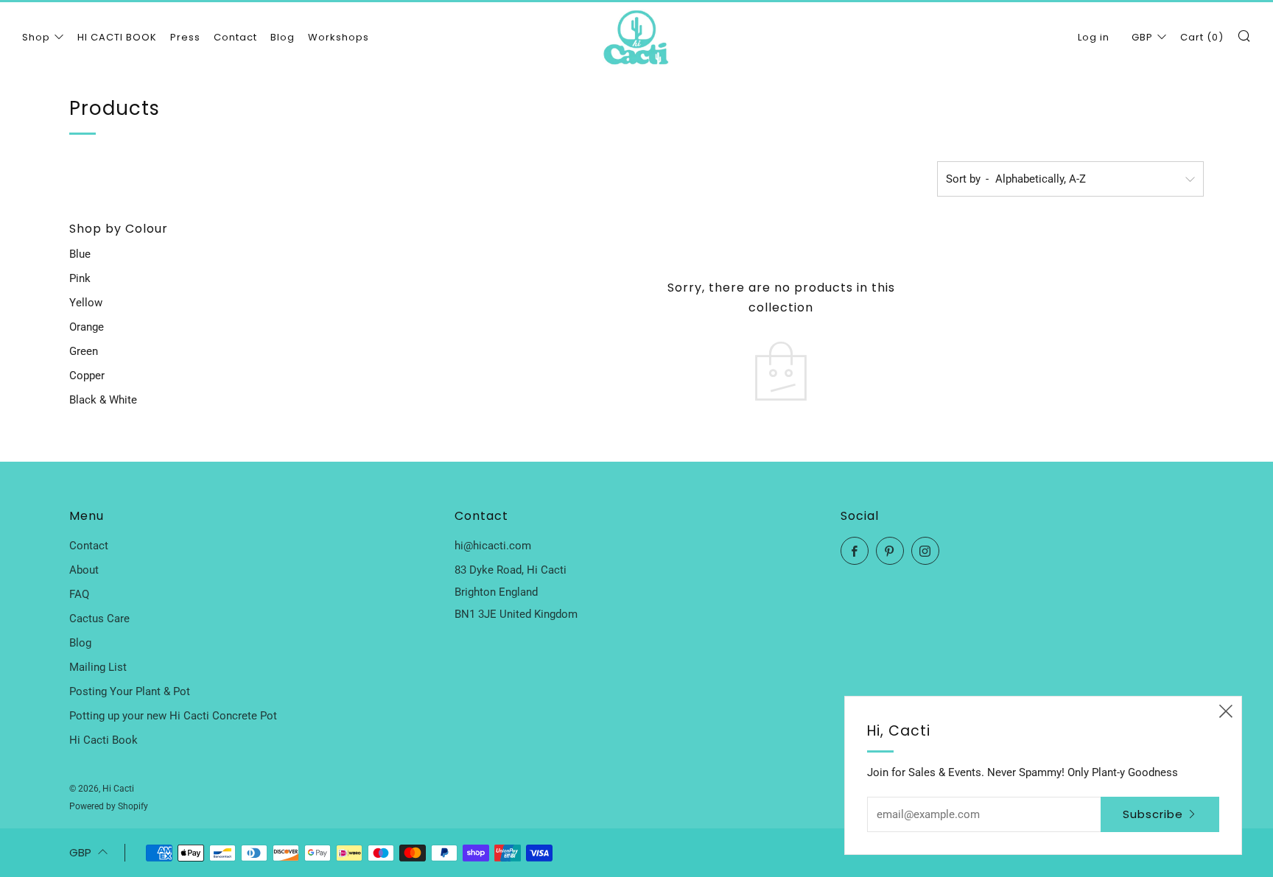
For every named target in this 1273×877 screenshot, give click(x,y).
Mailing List (98, 667)
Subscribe (1153, 814)
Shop (36, 37)
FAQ (79, 594)
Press (185, 37)
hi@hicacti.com (493, 545)
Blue (80, 254)
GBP (1142, 37)
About (84, 570)
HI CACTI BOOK (117, 37)
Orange (86, 327)
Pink (80, 278)
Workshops (338, 37)
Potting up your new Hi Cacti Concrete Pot (173, 715)
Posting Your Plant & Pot (129, 691)
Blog (282, 37)
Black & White (103, 399)
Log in (1093, 37)
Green (83, 351)
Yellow (85, 302)
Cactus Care (99, 618)
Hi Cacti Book (103, 740)
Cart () (1202, 37)
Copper (87, 375)
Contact (235, 37)
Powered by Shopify (108, 806)
